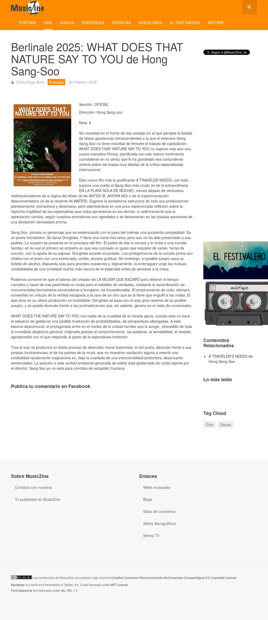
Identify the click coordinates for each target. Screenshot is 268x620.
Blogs (147, 499)
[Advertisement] (230, 152)
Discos (67, 22)
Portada (27, 22)
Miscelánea (150, 22)
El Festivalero (185, 22)
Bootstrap (18, 584)
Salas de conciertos (159, 511)
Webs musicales (156, 487)
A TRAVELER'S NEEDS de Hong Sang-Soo (231, 359)
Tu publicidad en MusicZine (37, 499)
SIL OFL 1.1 (69, 590)
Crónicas (121, 22)
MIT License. (120, 584)
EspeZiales (93, 22)
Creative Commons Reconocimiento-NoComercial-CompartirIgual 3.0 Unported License (173, 577)
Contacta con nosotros (33, 487)
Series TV (151, 535)
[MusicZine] (28, 7)
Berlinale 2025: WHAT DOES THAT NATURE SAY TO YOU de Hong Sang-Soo (97, 58)
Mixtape (216, 22)
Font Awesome (21, 590)
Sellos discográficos (159, 523)
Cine (48, 22)
